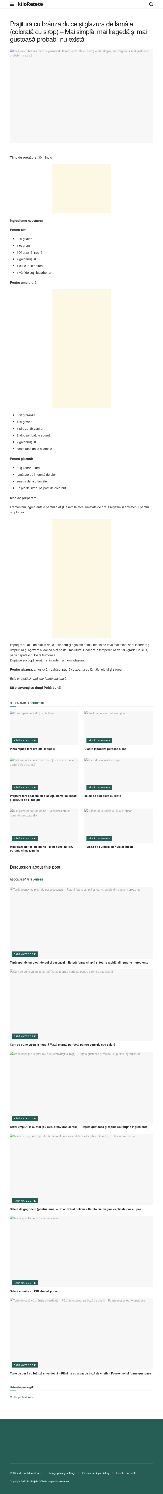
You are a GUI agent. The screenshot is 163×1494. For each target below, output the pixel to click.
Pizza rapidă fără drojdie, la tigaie (32, 749)
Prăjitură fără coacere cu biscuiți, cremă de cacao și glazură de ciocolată (43, 798)
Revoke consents (126, 1473)
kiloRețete (30, 4)
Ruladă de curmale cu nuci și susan (108, 847)
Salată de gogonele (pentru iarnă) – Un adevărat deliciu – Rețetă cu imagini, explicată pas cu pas (75, 1209)
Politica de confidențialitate (25, 1473)
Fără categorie (25, 740)
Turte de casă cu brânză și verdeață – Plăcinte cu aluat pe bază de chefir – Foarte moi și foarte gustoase (80, 1373)
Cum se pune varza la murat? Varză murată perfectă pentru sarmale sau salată (62, 1044)
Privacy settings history (96, 1473)
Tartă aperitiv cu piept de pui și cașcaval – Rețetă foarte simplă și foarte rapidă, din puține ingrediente (79, 962)
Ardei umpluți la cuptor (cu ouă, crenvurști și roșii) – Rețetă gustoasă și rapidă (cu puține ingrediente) (79, 1127)
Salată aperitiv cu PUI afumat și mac (34, 1291)
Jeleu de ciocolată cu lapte (102, 796)
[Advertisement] (81, 188)
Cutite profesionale (22, 1397)
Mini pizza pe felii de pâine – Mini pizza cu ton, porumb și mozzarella (41, 849)
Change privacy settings (62, 1473)
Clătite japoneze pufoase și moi (105, 749)
